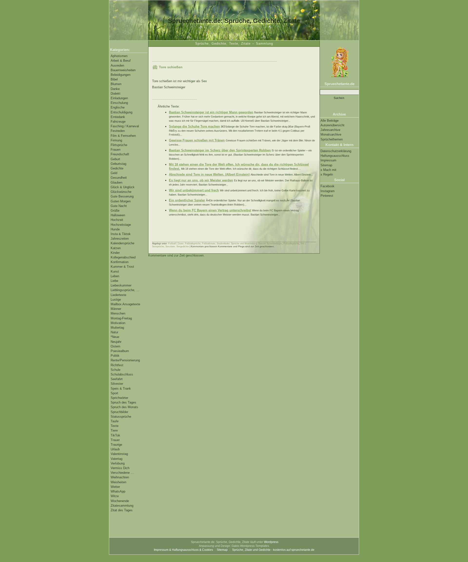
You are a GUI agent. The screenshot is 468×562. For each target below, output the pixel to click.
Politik (115, 355)
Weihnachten (120, 477)
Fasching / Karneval (125, 126)
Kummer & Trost (122, 266)
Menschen (118, 313)
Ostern (115, 346)
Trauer (115, 440)
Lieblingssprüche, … (125, 290)
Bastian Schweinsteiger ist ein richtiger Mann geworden (211, 112)
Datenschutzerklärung (336, 151)
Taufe (114, 421)
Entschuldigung (121, 112)
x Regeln (327, 174)
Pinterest (327, 195)
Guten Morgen (121, 201)
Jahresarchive (330, 130)
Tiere (114, 430)
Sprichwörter (119, 398)
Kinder (115, 253)
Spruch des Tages (123, 402)
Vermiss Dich (120, 468)
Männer (116, 309)
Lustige (116, 299)
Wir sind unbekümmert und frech (194, 190)
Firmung (116, 140)
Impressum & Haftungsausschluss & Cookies (183, 549)
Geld (114, 173)
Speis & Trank (121, 388)
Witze (115, 496)
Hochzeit (117, 220)
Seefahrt (117, 379)
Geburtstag (118, 164)
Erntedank (118, 117)
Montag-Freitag (121, 318)
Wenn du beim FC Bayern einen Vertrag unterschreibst (210, 210)
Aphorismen (119, 56)
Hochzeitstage (121, 225)
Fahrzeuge (118, 121)
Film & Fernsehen (123, 136)
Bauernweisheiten (123, 70)
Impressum (328, 160)
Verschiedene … (122, 472)
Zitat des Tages (122, 510)
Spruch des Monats (124, 407)
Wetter (115, 487)
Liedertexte (118, 295)
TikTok (115, 435)
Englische (118, 107)
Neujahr (116, 342)
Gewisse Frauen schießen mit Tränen (197, 140)
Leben (115, 276)
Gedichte (117, 168)
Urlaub (115, 449)
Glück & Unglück (123, 187)
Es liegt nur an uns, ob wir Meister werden (201, 180)
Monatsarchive (331, 134)
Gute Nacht (119, 206)
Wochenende (120, 501)
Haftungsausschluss (335, 156)
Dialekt (115, 93)
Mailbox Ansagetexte (125, 304)
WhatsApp (118, 491)
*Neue (115, 337)
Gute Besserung (122, 196)
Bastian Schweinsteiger (270, 243)
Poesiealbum (120, 351)
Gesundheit (119, 177)
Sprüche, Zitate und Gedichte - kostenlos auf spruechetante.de (273, 549)
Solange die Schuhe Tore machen (194, 126)
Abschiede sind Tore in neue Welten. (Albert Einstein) (209, 174)
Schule (115, 370)
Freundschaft (120, 154)
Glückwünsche (121, 192)
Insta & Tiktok (121, 234)
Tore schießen (171, 67)
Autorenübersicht (332, 125)
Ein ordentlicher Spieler (187, 200)
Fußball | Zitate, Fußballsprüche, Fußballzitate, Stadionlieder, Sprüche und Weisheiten (212, 243)
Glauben (116, 182)
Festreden (118, 131)
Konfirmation (119, 262)
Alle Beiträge (330, 120)
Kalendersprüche (122, 243)
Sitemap (326, 165)
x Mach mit (328, 170)
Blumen (116, 84)
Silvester (117, 383)
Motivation (118, 323)
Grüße (115, 210)
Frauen (115, 149)
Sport (114, 393)
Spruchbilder (119, 412)
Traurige (116, 444)
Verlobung (118, 463)
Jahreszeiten (120, 238)
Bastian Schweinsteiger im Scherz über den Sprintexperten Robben (220, 150)
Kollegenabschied (123, 257)
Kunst (115, 271)
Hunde (115, 229)
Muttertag (117, 327)
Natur (114, 332)
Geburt (115, 159)
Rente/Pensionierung (125, 360)
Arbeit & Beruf (121, 60)
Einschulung (119, 103)
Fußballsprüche (291, 243)
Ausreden (117, 65)
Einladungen (119, 98)
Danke (115, 89)
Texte (114, 426)
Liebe (114, 281)
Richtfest (117, 365)
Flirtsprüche (119, 145)
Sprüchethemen (332, 139)
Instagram (328, 191)
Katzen (116, 248)
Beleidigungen (120, 75)
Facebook (327, 186)
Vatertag (116, 459)
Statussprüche (121, 416)
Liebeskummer (121, 285)
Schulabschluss (122, 374)
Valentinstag (119, 454)
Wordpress (271, 542)
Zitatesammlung (122, 505)
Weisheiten (118, 482)
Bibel (114, 79)
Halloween (118, 215)
